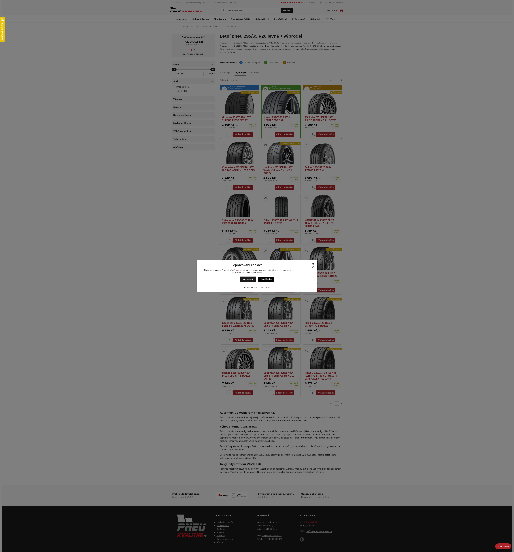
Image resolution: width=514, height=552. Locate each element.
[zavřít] (313, 264)
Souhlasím (266, 279)
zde (269, 287)
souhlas (239, 270)
